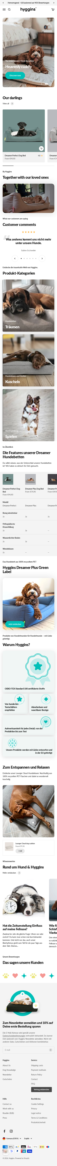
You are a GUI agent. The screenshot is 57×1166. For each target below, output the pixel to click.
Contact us (7, 1104)
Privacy (34, 1108)
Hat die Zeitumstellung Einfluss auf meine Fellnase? (22, 927)
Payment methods (38, 1070)
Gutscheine (7, 1079)
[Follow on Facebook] (4, 1131)
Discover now (15, 75)
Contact (34, 1079)
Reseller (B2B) (8, 1113)
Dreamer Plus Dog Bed (34, 489)
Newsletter (7, 1075)
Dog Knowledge (9, 1070)
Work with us (8, 1108)
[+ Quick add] (41, 148)
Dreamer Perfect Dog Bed (15, 155)
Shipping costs (37, 1065)
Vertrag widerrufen (41, 1089)
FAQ (33, 1084)
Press (5, 1118)
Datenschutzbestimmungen (14, 1036)
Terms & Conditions (39, 1118)
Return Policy (36, 1075)
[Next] (53, 2)
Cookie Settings (37, 1104)
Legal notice (36, 1113)
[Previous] (3, 2)
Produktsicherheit (38, 1122)
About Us (6, 1065)
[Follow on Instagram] (11, 1131)
